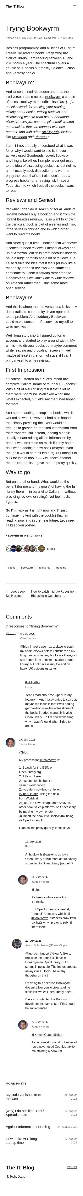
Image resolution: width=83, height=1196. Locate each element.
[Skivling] (18, 548)
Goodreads (35, 155)
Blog (39, 37)
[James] (37, 548)
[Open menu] (75, 6)
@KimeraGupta (42, 1034)
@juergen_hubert (37, 953)
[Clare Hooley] (9, 548)
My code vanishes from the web (23, 1097)
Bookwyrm (27, 567)
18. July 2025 (39, 876)
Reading (61, 567)
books (11, 567)
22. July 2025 (33, 940)
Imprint (72, 1167)
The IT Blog (15, 6)
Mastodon (19, 137)
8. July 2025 (27, 633)
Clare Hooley (28, 638)
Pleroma (41, 137)
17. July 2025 (27, 739)
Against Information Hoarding (28, 1127)
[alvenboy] (13, 548)
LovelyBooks (55, 155)
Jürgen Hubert (27, 744)
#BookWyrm (48, 760)
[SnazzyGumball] (41, 548)
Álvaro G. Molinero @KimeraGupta (46, 945)
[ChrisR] (23, 548)
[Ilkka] (27, 548)
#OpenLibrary (28, 794)
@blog (24, 646)
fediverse (44, 567)
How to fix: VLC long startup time (21, 1141)
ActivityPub (50, 132)
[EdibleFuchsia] (32, 548)
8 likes (51, 548)
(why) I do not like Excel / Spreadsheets (25, 1113)
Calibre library (16, 58)
